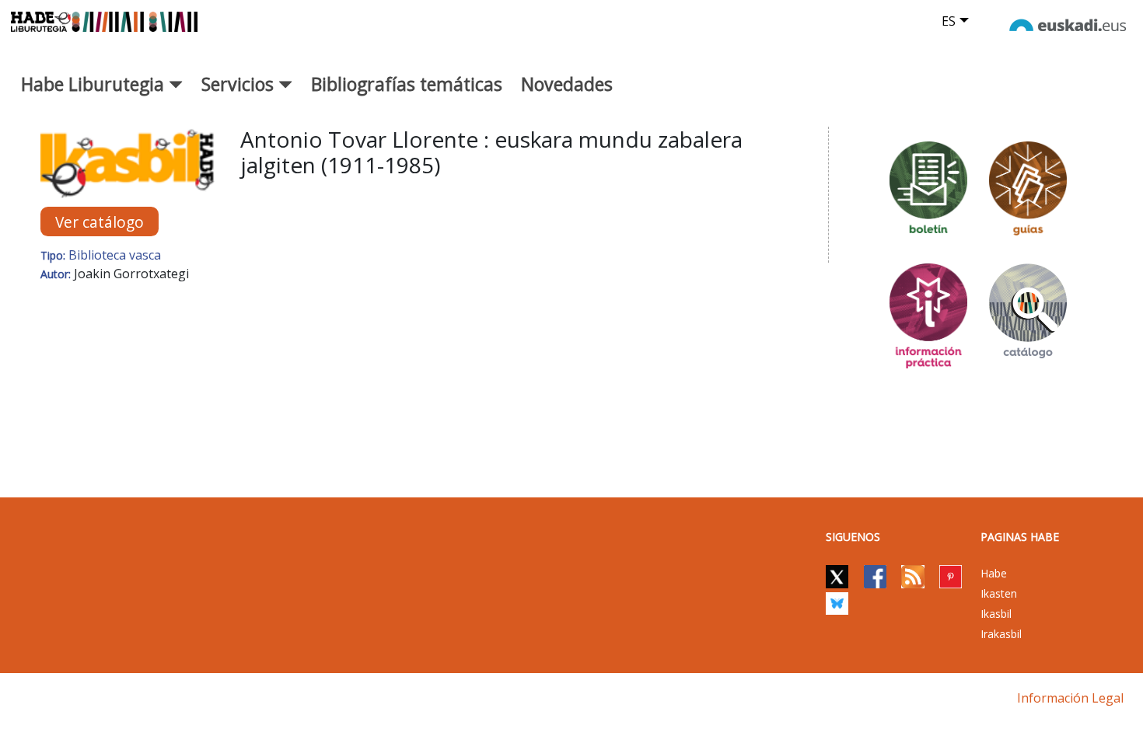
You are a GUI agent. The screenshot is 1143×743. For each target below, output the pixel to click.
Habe (993, 573)
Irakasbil (1001, 633)
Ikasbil (996, 613)
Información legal (1070, 697)
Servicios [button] (239, 84)
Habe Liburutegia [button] (95, 84)
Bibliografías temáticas (406, 84)
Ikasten (998, 593)
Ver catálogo (99, 221)
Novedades (567, 84)
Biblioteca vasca (114, 254)
